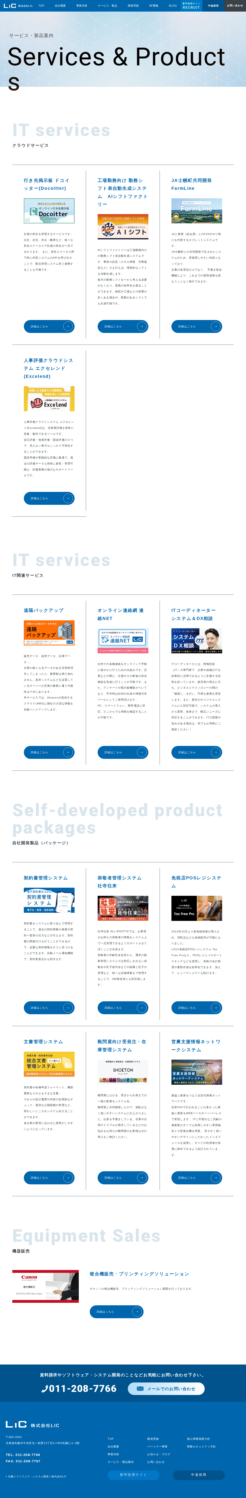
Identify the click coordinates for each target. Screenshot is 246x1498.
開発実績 (153, 1438)
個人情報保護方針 (198, 1438)
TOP (111, 1438)
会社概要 (113, 1446)
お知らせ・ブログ (158, 1454)
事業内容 (113, 1454)
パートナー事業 (157, 1446)
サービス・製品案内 (121, 1461)
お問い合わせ (156, 1461)
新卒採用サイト (133, 1475)
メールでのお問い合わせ (171, 1389)
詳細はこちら (39, 326)
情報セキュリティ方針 (201, 1446)
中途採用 (199, 1475)
